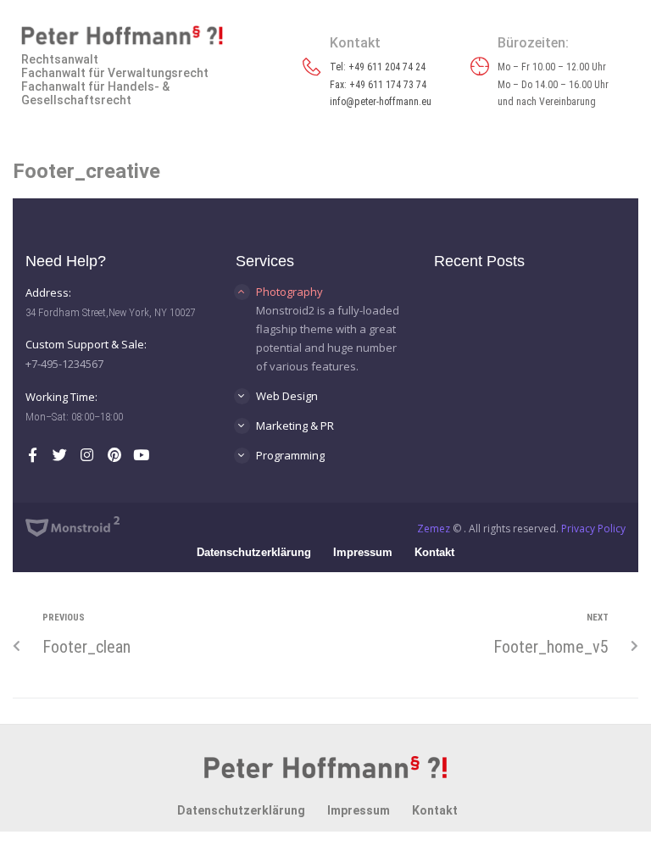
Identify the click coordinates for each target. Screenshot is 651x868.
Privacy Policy (593, 528)
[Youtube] (141, 455)
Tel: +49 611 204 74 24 (378, 67)
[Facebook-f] (32, 455)
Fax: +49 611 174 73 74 (378, 85)
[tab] (325, 291)
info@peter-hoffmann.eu (380, 102)
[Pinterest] (114, 455)
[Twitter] (60, 455)
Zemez (433, 528)
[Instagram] (87, 455)
